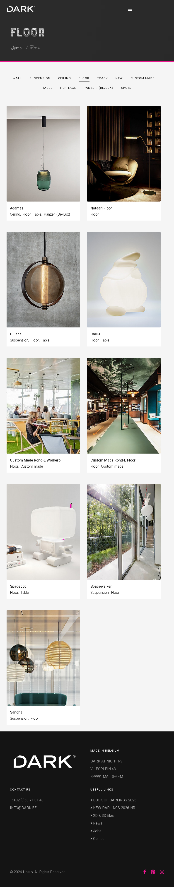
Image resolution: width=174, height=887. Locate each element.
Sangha (16, 712)
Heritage (68, 88)
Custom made (143, 78)
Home (16, 48)
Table (48, 88)
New (119, 78)
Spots (126, 88)
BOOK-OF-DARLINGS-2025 (114, 800)
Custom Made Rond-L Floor (112, 460)
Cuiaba (16, 334)
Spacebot (18, 586)
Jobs (96, 831)
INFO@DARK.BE (23, 808)
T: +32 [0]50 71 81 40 (27, 800)
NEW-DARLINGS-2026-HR (113, 808)
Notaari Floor (101, 208)
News (97, 823)
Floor (84, 78)
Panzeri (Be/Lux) (98, 88)
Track (102, 78)
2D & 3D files (103, 815)
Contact (99, 838)
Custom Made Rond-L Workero (35, 460)
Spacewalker (101, 586)
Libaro (28, 872)
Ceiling (64, 78)
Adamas (16, 208)
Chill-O (96, 334)
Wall (17, 78)
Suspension (40, 78)
